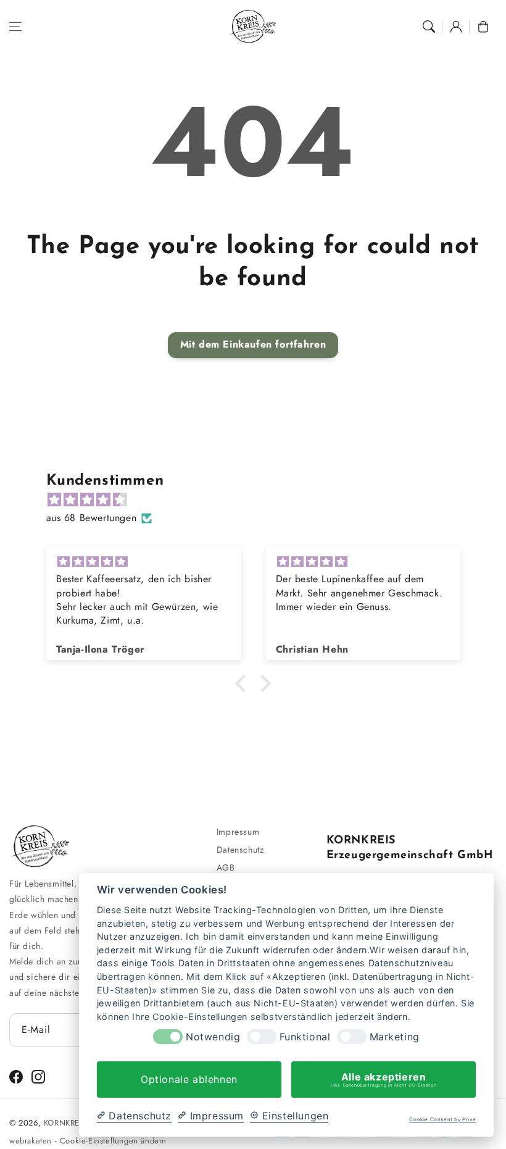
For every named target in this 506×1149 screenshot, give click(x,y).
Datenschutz (240, 849)
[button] (15, 26)
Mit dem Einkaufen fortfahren (253, 344)
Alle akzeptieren (383, 1079)
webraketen (30, 1141)
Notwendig (213, 1037)
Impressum (238, 831)
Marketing (395, 1037)
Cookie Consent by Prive (442, 1119)
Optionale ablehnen (189, 1079)
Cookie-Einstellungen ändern (113, 1141)
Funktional (305, 1037)
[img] (259, 500)
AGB (226, 867)
